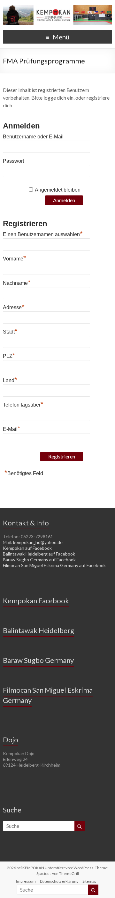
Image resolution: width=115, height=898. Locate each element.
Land (10, 379)
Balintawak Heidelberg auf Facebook (39, 553)
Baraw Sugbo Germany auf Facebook (39, 559)
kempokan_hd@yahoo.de (38, 542)
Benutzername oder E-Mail (33, 136)
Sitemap (89, 881)
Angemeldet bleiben (57, 190)
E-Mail (11, 428)
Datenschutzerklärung (59, 881)
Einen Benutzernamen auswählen (43, 233)
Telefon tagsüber (23, 404)
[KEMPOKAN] (57, 8)
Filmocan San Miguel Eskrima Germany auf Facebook (54, 565)
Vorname (14, 257)
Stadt (10, 330)
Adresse (14, 306)
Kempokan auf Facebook (27, 548)
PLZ (9, 355)
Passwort (13, 161)
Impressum (26, 881)
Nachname (17, 282)
